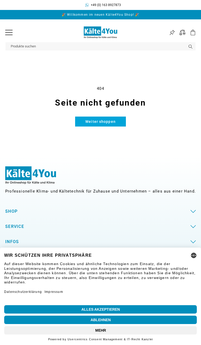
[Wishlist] (172, 32)
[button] (190, 32)
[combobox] (100, 46)
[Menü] (9, 32)
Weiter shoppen (100, 121)
